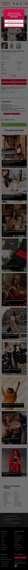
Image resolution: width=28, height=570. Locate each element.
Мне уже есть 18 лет (14, 21)
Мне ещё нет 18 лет (14, 25)
